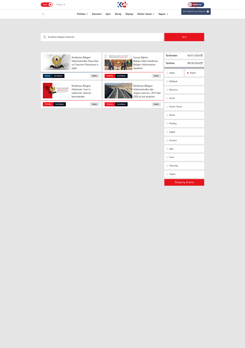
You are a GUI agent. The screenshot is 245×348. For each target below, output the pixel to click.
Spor (108, 14)
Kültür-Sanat (144, 14)
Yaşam (162, 14)
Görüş (118, 14)
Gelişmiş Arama (184, 182)
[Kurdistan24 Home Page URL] (122, 5)
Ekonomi (97, 14)
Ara (184, 37)
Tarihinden (171, 55)
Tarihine (170, 63)
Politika (81, 14)
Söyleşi (129, 14)
